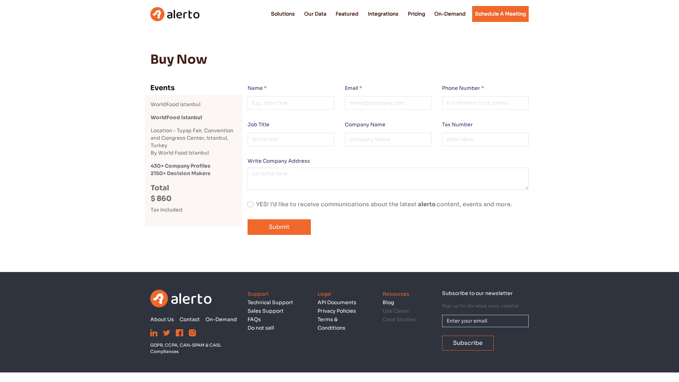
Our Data (315, 14)
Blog (388, 302)
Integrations (383, 14)
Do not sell (261, 328)
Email (353, 88)
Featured (347, 14)
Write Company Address (279, 161)
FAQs (254, 319)
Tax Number (457, 124)
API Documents (337, 302)
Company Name (365, 124)
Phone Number (463, 88)
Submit (279, 227)
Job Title (258, 124)
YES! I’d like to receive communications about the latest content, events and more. (384, 204)
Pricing (416, 14)
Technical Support (270, 302)
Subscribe (468, 343)
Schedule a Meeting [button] (500, 14)
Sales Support (266, 311)
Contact (190, 319)
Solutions (283, 14)
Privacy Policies (337, 311)
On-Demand (450, 14)
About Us (162, 319)
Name (257, 88)
